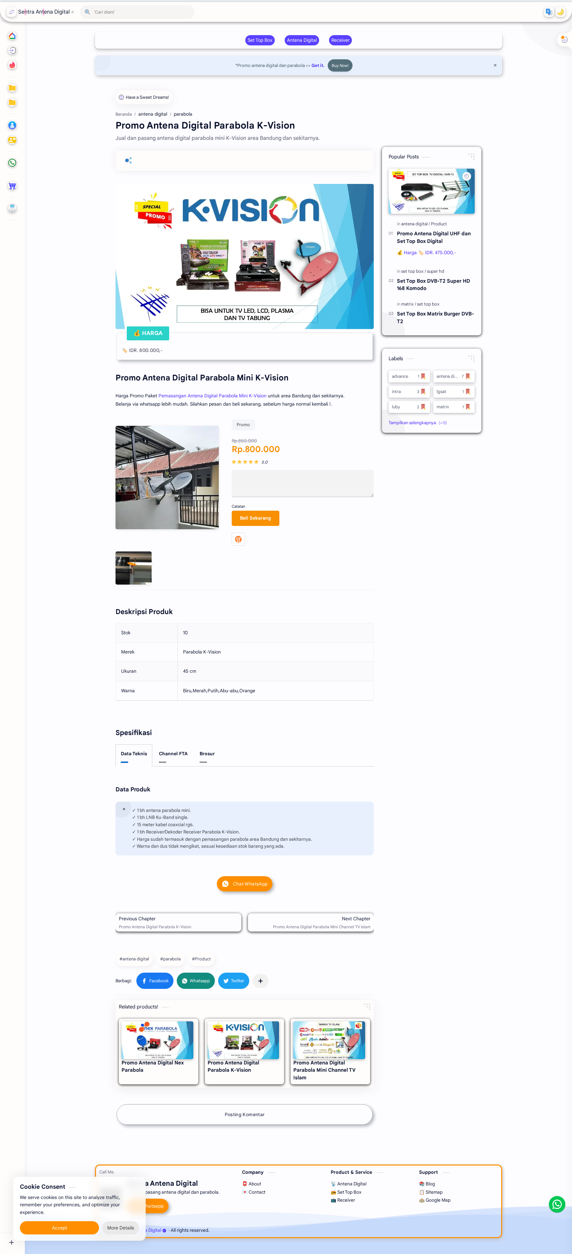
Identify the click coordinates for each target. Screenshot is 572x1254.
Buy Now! (340, 65)
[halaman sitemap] (11, 208)
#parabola (170, 959)
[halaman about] (11, 125)
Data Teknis (134, 754)
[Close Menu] (495, 65)
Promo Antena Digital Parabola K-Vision (233, 1066)
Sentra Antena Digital (44, 12)
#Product (201, 959)
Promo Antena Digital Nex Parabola (152, 1066)
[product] (11, 185)
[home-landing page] (11, 65)
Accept (59, 1227)
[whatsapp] (11, 162)
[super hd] (435, 271)
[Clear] (188, 12)
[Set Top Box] (260, 40)
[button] (549, 12)
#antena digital (134, 959)
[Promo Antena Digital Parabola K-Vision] (243, 1040)
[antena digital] (415, 224)
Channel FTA (173, 754)
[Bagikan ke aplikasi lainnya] (260, 981)
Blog (243, 1230)
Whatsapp (152, 1206)
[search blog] (11, 50)
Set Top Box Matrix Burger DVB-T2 (435, 317)
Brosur (207, 754)
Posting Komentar (245, 1114)
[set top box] (413, 271)
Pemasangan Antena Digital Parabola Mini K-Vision (212, 396)
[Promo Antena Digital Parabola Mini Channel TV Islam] (329, 1040)
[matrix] (408, 304)
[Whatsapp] (557, 1204)
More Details (120, 1227)
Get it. (317, 65)
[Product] (439, 224)
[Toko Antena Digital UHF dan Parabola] (238, 539)
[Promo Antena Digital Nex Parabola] (157, 1040)
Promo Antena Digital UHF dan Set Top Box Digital (434, 237)
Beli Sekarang (255, 518)
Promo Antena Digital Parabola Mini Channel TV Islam (324, 1070)
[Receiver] (340, 40)
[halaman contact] (11, 140)
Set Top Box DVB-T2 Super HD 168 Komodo (433, 285)
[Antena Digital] (302, 40)
